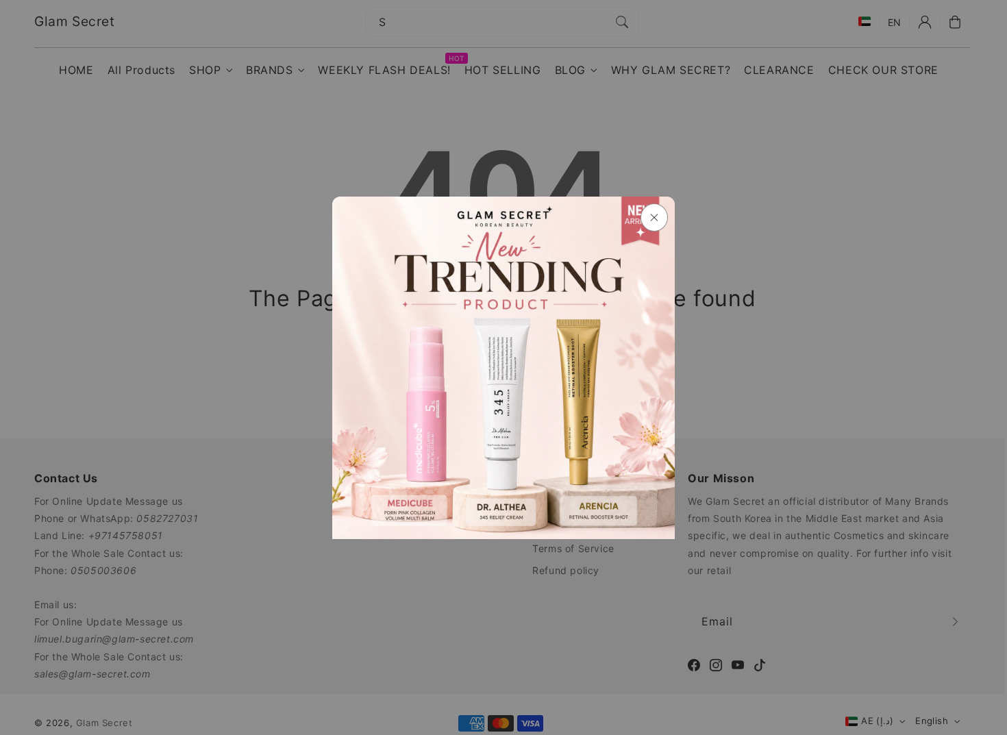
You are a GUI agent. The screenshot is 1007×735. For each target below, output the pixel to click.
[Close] (654, 217)
